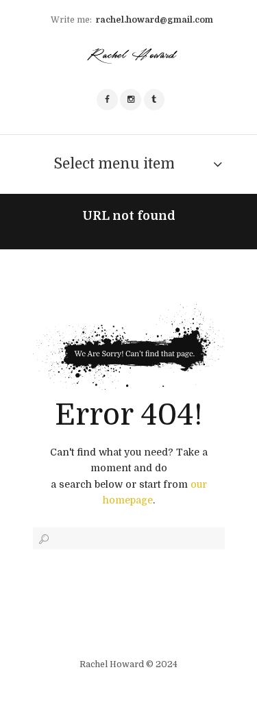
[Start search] (42, 539)
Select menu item (114, 163)
